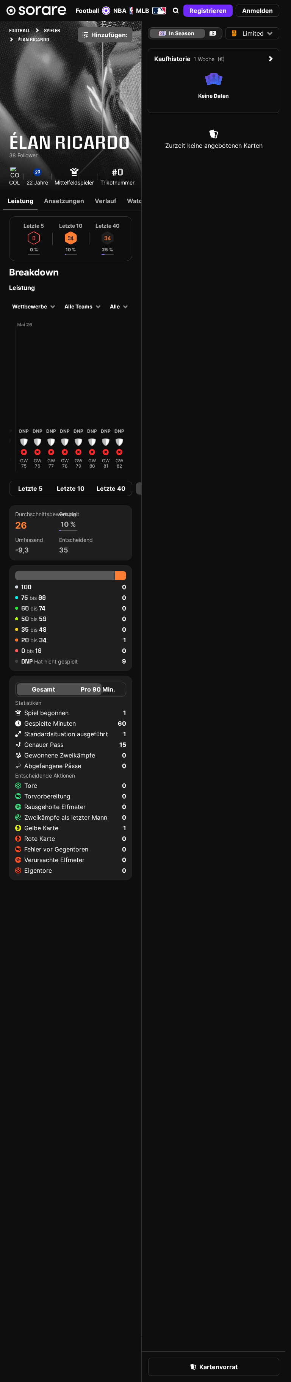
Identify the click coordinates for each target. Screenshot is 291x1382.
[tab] (213, 33)
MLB (142, 10)
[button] (175, 10)
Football (87, 10)
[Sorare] (36, 10)
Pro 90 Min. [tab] (98, 689)
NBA (120, 10)
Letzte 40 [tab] (111, 488)
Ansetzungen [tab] (64, 201)
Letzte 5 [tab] (30, 488)
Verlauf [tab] (105, 201)
